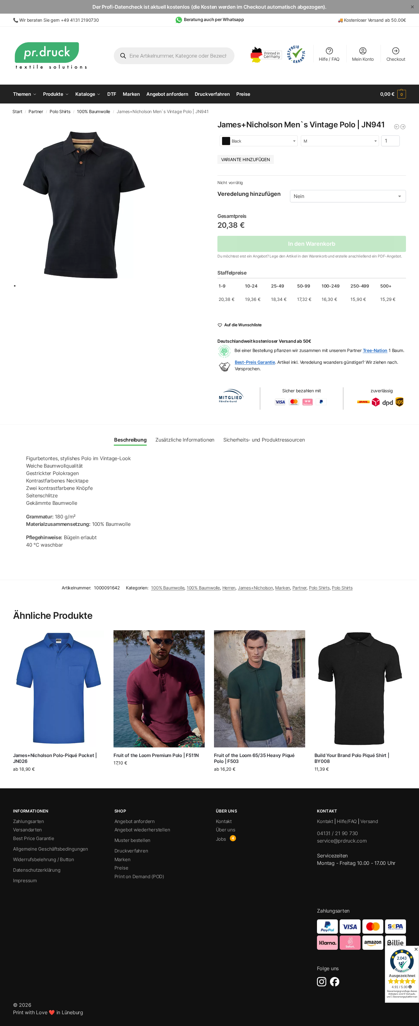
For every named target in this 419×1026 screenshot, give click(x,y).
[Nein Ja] (348, 196)
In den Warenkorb (311, 243)
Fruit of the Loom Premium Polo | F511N (156, 755)
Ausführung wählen (58, 782)
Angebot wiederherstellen (142, 830)
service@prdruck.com (342, 841)
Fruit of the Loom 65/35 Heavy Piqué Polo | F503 (254, 758)
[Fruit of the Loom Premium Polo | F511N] (159, 688)
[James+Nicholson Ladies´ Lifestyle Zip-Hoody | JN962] (403, 127)
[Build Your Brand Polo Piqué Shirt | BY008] (360, 688)
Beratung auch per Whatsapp (214, 19)
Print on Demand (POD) (139, 876)
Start (17, 111)
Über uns (225, 830)
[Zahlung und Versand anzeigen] (361, 934)
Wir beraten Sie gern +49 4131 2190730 (59, 20)
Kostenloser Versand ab (367, 20)
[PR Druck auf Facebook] (334, 981)
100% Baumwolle (93, 111)
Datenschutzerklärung (36, 870)
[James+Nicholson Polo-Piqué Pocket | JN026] (58, 688)
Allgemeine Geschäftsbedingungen (50, 849)
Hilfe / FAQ (329, 59)
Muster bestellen (132, 840)
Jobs (221, 839)
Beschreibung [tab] (130, 440)
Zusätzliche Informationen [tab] (184, 440)
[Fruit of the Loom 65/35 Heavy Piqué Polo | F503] (259, 688)
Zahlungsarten (28, 821)
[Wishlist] (95, 639)
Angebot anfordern (134, 821)
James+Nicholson (255, 587)
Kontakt (224, 821)
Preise (121, 868)
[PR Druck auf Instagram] (321, 981)
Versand (369, 821)
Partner (36, 111)
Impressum (25, 880)
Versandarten (27, 830)
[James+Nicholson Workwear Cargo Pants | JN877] (397, 127)
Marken (282, 587)
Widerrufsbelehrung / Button (43, 859)
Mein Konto (363, 59)
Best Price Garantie (33, 838)
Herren (229, 587)
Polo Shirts (60, 111)
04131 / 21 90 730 (337, 833)
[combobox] (259, 140)
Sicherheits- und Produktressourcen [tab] (264, 440)
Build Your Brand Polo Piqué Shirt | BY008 (351, 758)
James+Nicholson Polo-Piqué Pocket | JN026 (55, 758)
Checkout (395, 59)
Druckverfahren (131, 851)
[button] (393, 94)
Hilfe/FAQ (347, 821)
